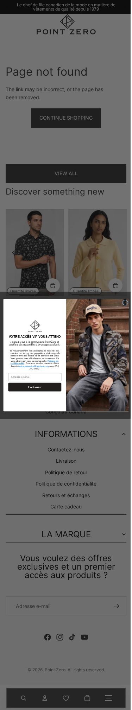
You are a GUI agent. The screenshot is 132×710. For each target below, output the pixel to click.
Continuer (32, 387)
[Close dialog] (123, 302)
